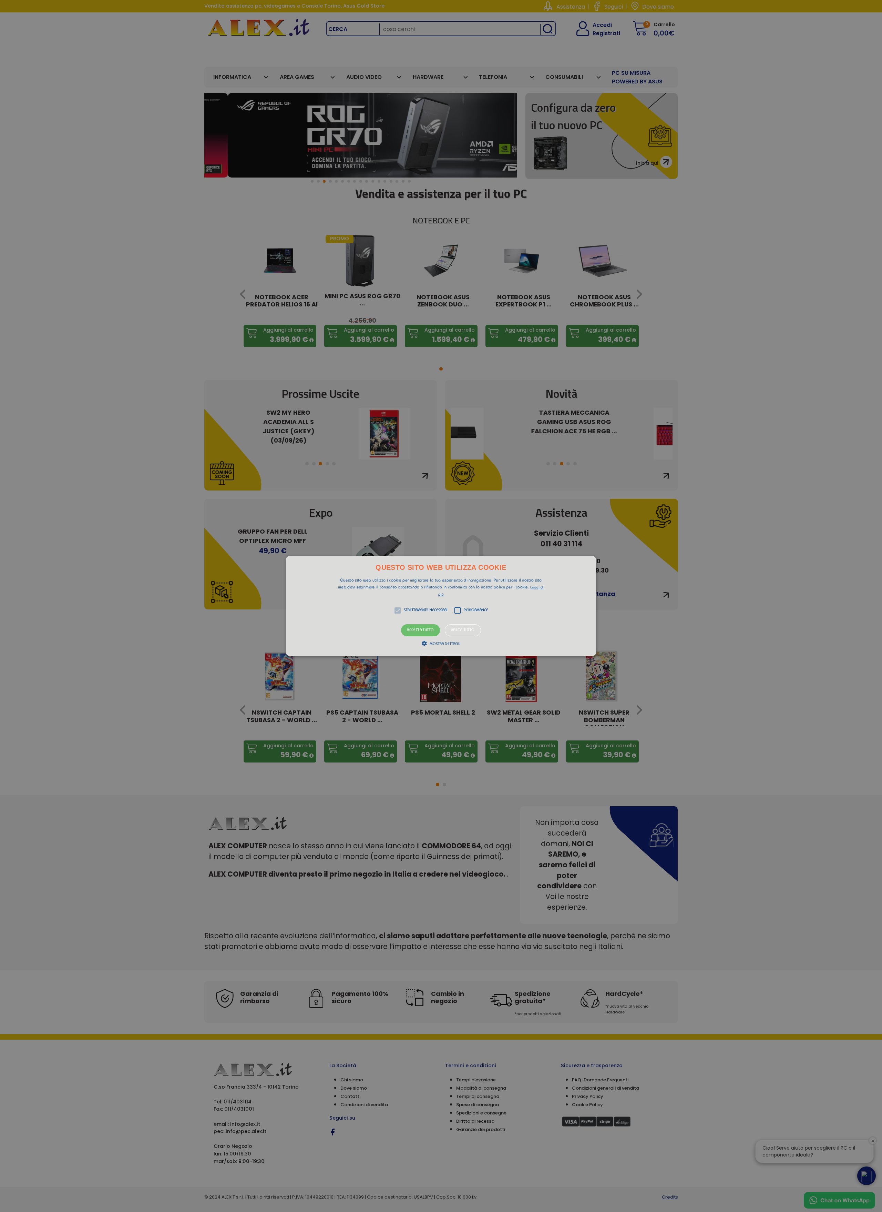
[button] (441, 606)
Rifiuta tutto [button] (463, 630)
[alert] (441, 606)
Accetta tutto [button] (420, 630)
